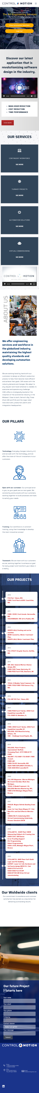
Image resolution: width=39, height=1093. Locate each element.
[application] (20, 88)
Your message (9, 1030)
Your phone (8, 1010)
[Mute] (32, 96)
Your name (7, 997)
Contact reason (9, 1023)
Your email (7, 1004)
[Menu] (36, 3)
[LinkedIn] (3, 1086)
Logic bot (19, 31)
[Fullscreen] (35, 96)
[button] (20, 88)
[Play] (4, 96)
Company (7, 1017)
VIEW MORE (8, 123)
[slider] (18, 96)
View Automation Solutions (19, 25)
